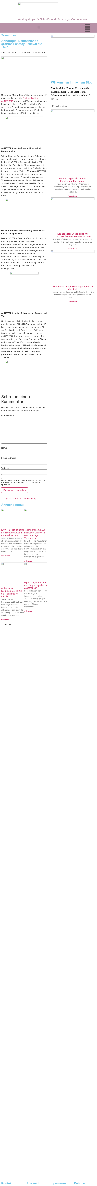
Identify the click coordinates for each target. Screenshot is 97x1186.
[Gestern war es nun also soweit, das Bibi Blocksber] (73, 837)
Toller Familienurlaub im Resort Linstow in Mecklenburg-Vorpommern (34, 534)
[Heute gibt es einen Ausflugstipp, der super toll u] (73, 1035)
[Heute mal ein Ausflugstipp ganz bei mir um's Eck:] (24, 1128)
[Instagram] (87, 28)
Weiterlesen (72, 196)
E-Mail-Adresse (9, 458)
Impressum (58, 1183)
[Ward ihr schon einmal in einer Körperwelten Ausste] (24, 1035)
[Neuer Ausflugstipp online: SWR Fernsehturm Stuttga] (24, 695)
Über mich (33, 1183)
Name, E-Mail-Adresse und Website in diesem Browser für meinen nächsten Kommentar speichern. (23, 482)
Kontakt (7, 1183)
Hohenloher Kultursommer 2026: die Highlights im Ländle (11, 592)
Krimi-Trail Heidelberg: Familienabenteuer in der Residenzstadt (12, 533)
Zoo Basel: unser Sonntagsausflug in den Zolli (73, 288)
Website (5, 468)
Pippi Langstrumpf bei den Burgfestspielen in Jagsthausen (35, 585)
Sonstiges (8, 35)
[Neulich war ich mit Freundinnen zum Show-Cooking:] (73, 705)
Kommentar (7, 416)
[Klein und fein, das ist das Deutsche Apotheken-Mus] (73, 940)
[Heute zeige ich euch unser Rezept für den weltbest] (73, 1128)
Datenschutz (83, 1183)
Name (4, 448)
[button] (39, 27)
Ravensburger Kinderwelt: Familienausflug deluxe (72, 180)
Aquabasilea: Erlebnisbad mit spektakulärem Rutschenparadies (72, 235)
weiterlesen (5, 556)
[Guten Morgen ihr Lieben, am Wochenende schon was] (24, 941)
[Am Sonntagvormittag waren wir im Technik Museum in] (24, 824)
